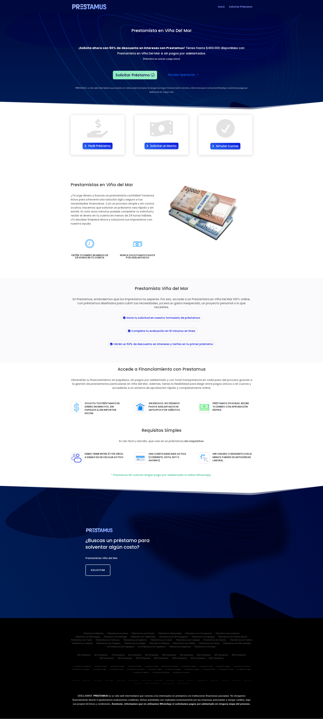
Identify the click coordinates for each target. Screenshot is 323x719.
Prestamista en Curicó (206, 666)
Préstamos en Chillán (184, 644)
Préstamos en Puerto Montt (232, 637)
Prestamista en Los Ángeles (81, 669)
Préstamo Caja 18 (75, 680)
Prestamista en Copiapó (189, 666)
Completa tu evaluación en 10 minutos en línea (163, 331)
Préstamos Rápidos (93, 634)
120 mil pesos (204, 655)
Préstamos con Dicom (143, 634)
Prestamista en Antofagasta (82, 666)
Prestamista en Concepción (170, 666)
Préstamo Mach (190, 680)
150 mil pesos (239, 655)
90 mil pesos (151, 655)
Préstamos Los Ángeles (108, 644)
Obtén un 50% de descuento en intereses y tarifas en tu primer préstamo (163, 344)
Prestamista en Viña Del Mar (161, 672)
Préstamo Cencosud (87, 680)
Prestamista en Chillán (134, 666)
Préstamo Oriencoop (215, 680)
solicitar (98, 570)
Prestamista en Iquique (223, 666)
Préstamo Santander (170, 680)
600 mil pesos (216, 659)
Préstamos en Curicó (161, 640)
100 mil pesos (169, 655)
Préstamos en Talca (81, 640)
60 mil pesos (101, 655)
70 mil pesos (118, 655)
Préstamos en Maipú (135, 644)
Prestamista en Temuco (226, 669)
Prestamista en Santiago (191, 669)
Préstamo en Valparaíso (143, 637)
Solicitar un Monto (163, 146)
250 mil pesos (125, 659)
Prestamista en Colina (151, 666)
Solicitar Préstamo (240, 7)
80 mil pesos (134, 655)
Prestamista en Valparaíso (141, 672)
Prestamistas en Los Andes (181, 672)
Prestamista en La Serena (242, 666)
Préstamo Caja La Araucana (183, 683)
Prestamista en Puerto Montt (136, 669)
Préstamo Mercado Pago (202, 680)
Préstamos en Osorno (215, 640)
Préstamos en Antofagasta (173, 637)
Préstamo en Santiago (115, 637)
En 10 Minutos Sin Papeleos (152, 647)
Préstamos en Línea (117, 634)
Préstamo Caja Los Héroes (169, 683)
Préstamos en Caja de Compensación (152, 683)
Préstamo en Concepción (198, 634)
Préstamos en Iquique (203, 637)
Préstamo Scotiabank (236, 680)
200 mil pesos (106, 659)
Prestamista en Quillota (155, 669)
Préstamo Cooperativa (146, 680)
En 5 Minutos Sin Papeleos (121, 647)
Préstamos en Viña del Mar (237, 644)
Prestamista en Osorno (117, 669)
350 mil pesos (161, 659)
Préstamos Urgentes (180, 647)
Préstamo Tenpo (247, 680)
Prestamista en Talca (209, 669)
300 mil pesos (143, 659)
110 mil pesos (186, 655)
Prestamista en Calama (117, 666)
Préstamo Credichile (109, 680)
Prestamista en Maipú (99, 669)
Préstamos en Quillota (135, 640)
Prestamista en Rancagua (173, 669)
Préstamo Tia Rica (137, 683)
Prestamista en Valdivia (244, 669)
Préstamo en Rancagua (88, 637)
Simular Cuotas (227, 146)
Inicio (221, 7)
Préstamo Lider (181, 680)
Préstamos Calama (82, 644)
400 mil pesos (179, 659)
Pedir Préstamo (99, 146)
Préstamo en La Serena (228, 634)
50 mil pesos (84, 655)
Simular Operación (181, 75)
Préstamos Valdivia (159, 644)
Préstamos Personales (170, 634)
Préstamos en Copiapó (188, 640)
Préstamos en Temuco (108, 640)
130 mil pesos (221, 655)
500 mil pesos (198, 659)
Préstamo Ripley (225, 680)
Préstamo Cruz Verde (121, 680)
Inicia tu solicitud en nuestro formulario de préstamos (163, 318)
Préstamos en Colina (241, 640)
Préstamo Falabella (159, 680)
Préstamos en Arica (209, 644)
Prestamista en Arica (100, 666)
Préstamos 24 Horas (205, 647)
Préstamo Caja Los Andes (133, 680)
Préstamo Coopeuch (98, 680)
